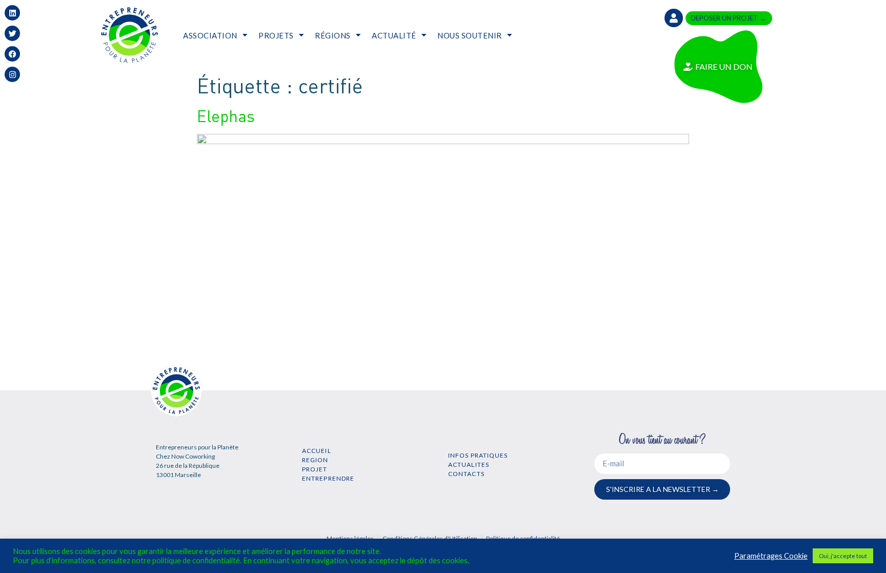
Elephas (226, 116)
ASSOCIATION (210, 35)
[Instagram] (12, 74)
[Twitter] (12, 33)
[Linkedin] (12, 13)
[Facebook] (12, 54)
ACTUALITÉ (394, 35)
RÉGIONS (333, 35)
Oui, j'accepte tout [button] (843, 555)
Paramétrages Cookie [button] (771, 555)
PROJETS (276, 35)
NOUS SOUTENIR (469, 35)
